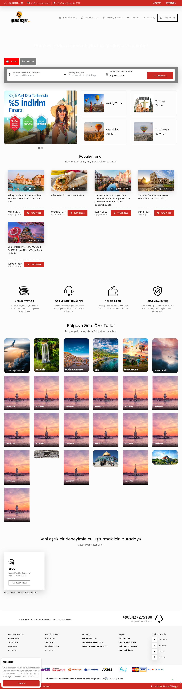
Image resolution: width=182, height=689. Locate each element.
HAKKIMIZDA (171, 3)
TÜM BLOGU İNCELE (19, 583)
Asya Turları (12, 646)
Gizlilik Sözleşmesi (127, 642)
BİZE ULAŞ (150, 18)
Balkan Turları (13, 642)
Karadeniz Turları (52, 646)
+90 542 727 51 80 (89, 638)
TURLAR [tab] (13, 61)
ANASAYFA (157, 3)
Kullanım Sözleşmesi (128, 646)
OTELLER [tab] (30, 61)
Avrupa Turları (13, 638)
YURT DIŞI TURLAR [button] (114, 18)
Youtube (162, 657)
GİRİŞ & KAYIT (169, 18)
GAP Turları (49, 642)
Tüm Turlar (12, 650)
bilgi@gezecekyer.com (92, 642)
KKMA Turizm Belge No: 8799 (94, 646)
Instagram (162, 645)
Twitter (161, 651)
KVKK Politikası (126, 650)
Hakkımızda (124, 638)
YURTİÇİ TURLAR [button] (91, 18)
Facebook (162, 639)
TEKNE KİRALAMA (70, 18)
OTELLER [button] (134, 18)
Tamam (21, 683)
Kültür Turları (50, 638)
